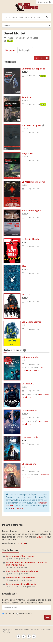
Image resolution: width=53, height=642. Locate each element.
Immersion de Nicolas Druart (20, 577)
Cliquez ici (41, 536)
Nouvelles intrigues (31, 125)
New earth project (31, 437)
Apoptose (26, 97)
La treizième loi (29, 410)
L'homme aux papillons (33, 68)
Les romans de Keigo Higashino (21, 584)
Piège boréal (28, 153)
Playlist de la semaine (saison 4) (22, 571)
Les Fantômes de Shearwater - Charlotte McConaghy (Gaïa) (26, 563)
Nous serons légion (31, 210)
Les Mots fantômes (31, 322)
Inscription (9, 613)
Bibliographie (25, 50)
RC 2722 (26, 294)
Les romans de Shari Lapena (20, 556)
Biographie (10, 50)
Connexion (43, 2)
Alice (24, 266)
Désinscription (25, 613)
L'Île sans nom (29, 464)
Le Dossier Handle (30, 239)
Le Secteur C (28, 383)
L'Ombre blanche (30, 357)
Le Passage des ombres (33, 181)
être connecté (17, 508)
